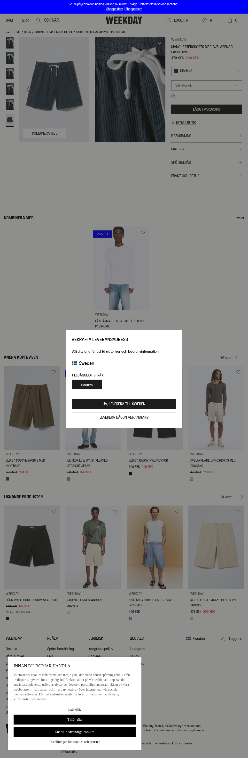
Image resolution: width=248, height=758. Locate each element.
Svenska (86, 384)
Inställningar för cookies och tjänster (75, 742)
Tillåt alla (74, 719)
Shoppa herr (133, 9)
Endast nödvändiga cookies (74, 732)
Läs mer (74, 709)
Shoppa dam (114, 9)
